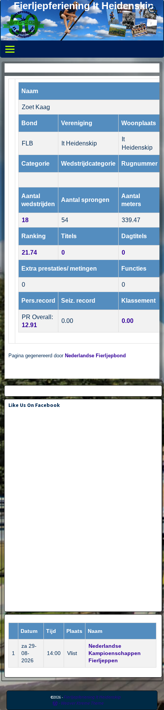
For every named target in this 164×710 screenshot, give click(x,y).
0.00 (127, 321)
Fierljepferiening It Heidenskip (84, 5)
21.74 (29, 252)
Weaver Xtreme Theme (82, 703)
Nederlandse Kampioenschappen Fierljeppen (114, 653)
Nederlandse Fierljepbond (95, 355)
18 (25, 220)
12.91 (29, 325)
